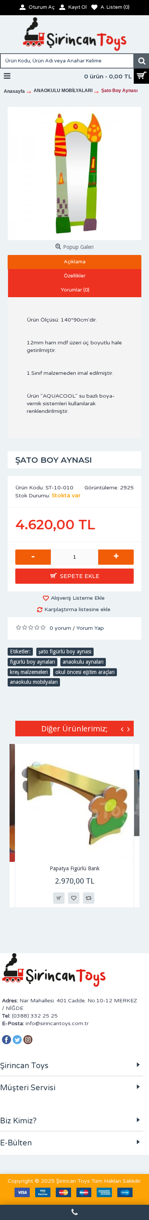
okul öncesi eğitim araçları (85, 672)
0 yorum (60, 628)
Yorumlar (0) (75, 290)
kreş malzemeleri (29, 672)
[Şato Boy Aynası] (74, 173)
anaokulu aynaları (83, 662)
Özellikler (75, 276)
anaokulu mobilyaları (34, 682)
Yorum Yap (90, 628)
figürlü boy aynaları (32, 662)
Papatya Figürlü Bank (75, 868)
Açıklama (75, 262)
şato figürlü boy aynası (65, 651)
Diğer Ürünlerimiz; (74, 728)
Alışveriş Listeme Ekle (78, 598)
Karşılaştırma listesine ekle (77, 609)
